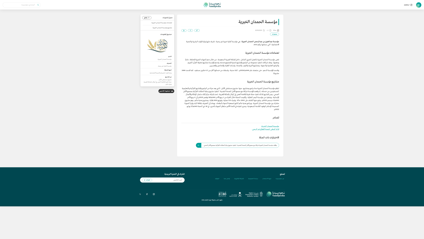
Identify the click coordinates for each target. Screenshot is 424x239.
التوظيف (217, 178)
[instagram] (154, 194)
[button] (418, 5)
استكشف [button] (406, 5)
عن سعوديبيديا (280, 178)
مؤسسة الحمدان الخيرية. (270, 126)
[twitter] (140, 194)
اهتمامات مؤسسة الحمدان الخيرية (162, 23)
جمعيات (274, 34)
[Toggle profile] (418, 5)
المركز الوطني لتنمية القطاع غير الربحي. (265, 129)
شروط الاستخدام (266, 178)
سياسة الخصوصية (253, 178)
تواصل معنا (227, 178)
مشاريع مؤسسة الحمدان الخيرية (162, 28)
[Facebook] (147, 194)
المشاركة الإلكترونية (239, 178)
